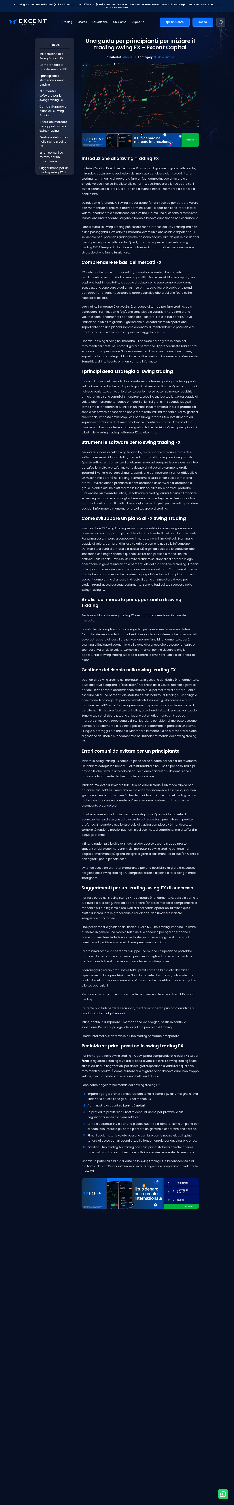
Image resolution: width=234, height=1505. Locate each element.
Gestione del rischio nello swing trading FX (53, 141)
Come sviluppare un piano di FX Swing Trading (53, 110)
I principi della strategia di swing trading (52, 80)
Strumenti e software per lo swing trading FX (51, 95)
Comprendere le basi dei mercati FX (53, 67)
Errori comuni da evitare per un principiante (51, 157)
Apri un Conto (174, 22)
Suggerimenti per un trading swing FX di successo (54, 172)
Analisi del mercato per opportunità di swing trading (53, 126)
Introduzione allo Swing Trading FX (51, 56)
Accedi (202, 22)
